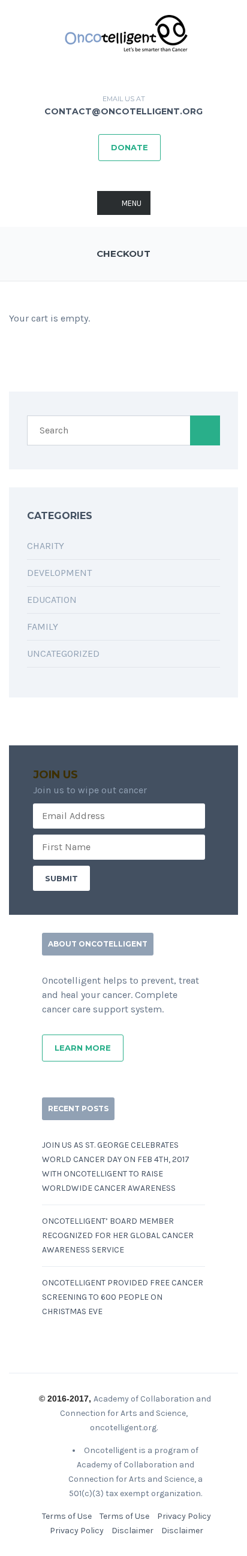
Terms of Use (67, 1516)
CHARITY (45, 545)
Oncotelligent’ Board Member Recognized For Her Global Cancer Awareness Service (118, 1235)
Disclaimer (132, 1530)
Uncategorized (63, 653)
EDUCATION (52, 599)
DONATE (129, 147)
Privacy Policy (184, 1516)
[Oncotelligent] (123, 33)
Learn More (83, 1048)
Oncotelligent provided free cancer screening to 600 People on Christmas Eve (122, 1297)
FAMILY (42, 626)
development (59, 572)
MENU (131, 203)
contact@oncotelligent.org (123, 111)
